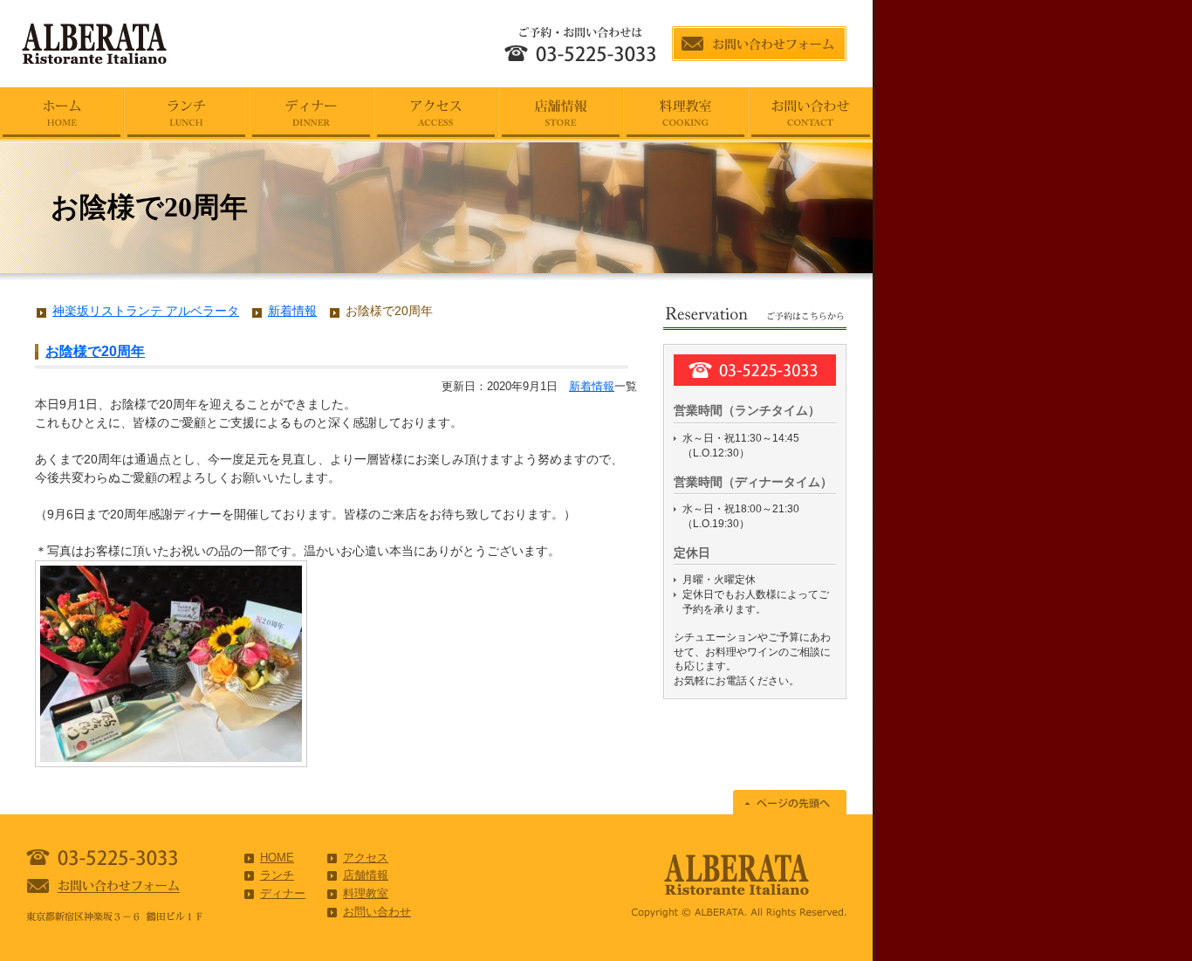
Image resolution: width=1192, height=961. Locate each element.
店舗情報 (365, 875)
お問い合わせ (377, 911)
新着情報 (591, 386)
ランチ (277, 875)
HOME (277, 857)
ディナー (282, 893)
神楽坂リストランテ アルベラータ (145, 311)
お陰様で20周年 (95, 351)
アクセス (365, 857)
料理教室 (365, 893)
